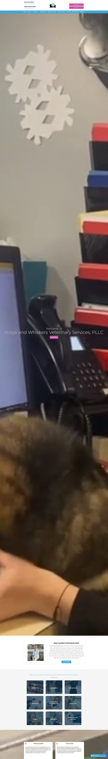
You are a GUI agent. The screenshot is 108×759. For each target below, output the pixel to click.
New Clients (75, 11)
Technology (43, 11)
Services (35, 11)
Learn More (54, 337)
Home (24, 11)
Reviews (68, 11)
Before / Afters (52, 11)
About (29, 11)
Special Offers (61, 11)
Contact (82, 11)
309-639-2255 (29, 8)
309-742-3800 (29, 4)
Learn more (66, 662)
